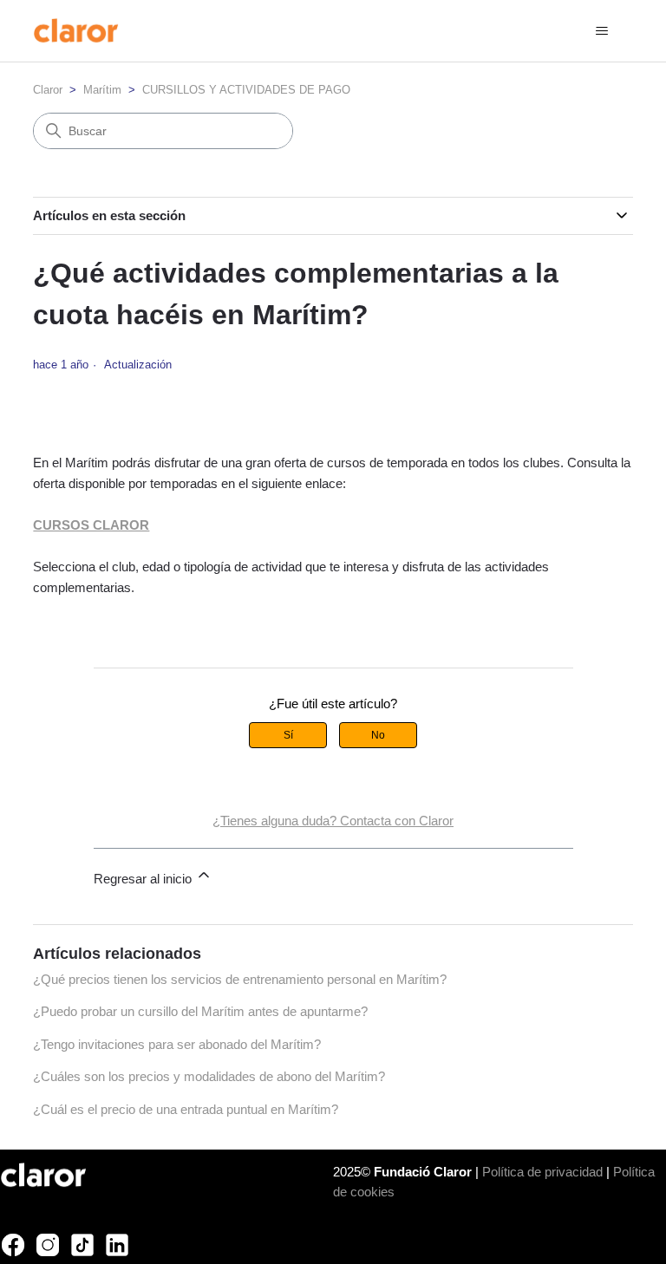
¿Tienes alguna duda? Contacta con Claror (333, 820)
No (378, 735)
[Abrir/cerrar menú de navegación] (602, 31)
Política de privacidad (542, 1171)
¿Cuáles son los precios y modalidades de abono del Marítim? (209, 1076)
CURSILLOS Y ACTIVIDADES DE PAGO (246, 89)
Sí (288, 735)
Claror (47, 89)
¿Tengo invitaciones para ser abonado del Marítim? (177, 1044)
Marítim (102, 89)
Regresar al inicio (144, 878)
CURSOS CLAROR (91, 525)
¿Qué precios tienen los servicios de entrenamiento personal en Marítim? (240, 979)
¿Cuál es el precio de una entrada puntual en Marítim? (185, 1109)
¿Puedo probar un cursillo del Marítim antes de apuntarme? (200, 1011)
